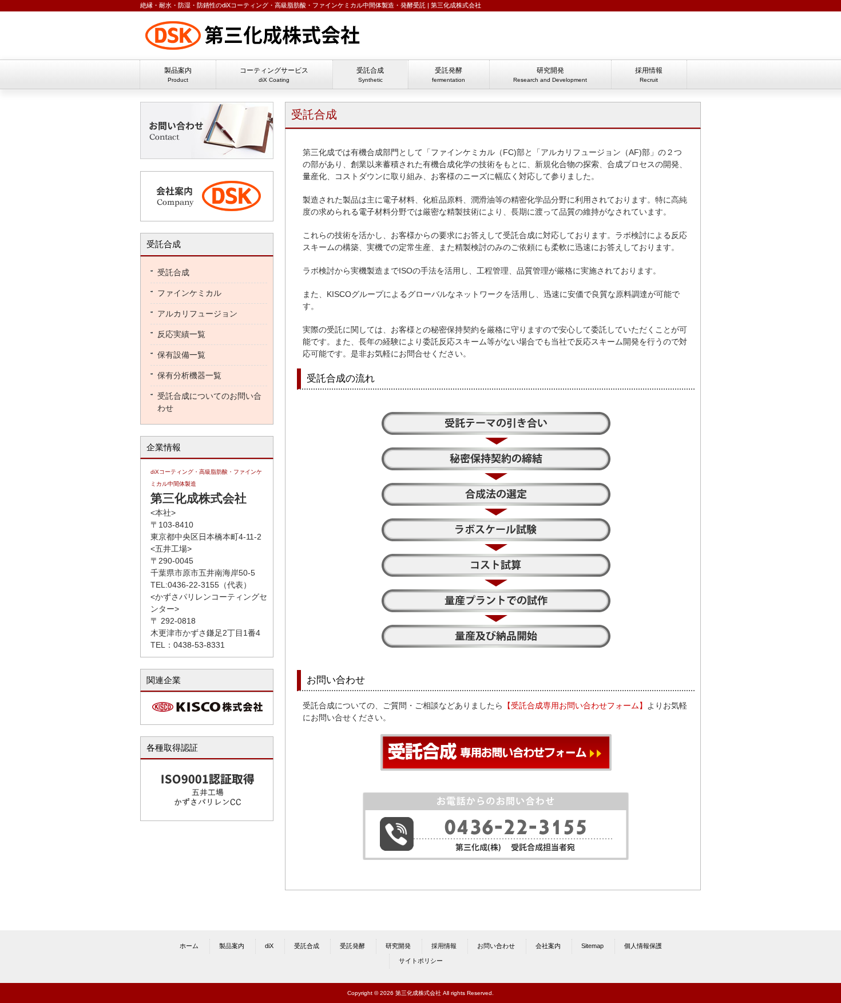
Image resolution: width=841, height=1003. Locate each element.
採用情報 (444, 945)
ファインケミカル (189, 293)
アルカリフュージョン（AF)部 (595, 152)
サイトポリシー (421, 960)
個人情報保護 (643, 945)
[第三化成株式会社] (254, 50)
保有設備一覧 (181, 354)
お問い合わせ (496, 945)
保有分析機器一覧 (189, 375)
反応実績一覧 (181, 334)
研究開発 (398, 945)
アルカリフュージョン (197, 313)
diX (269, 945)
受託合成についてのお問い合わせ (209, 402)
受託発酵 (352, 945)
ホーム (189, 945)
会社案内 (548, 945)
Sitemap (592, 945)
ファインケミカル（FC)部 (478, 152)
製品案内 (231, 945)
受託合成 (173, 272)
